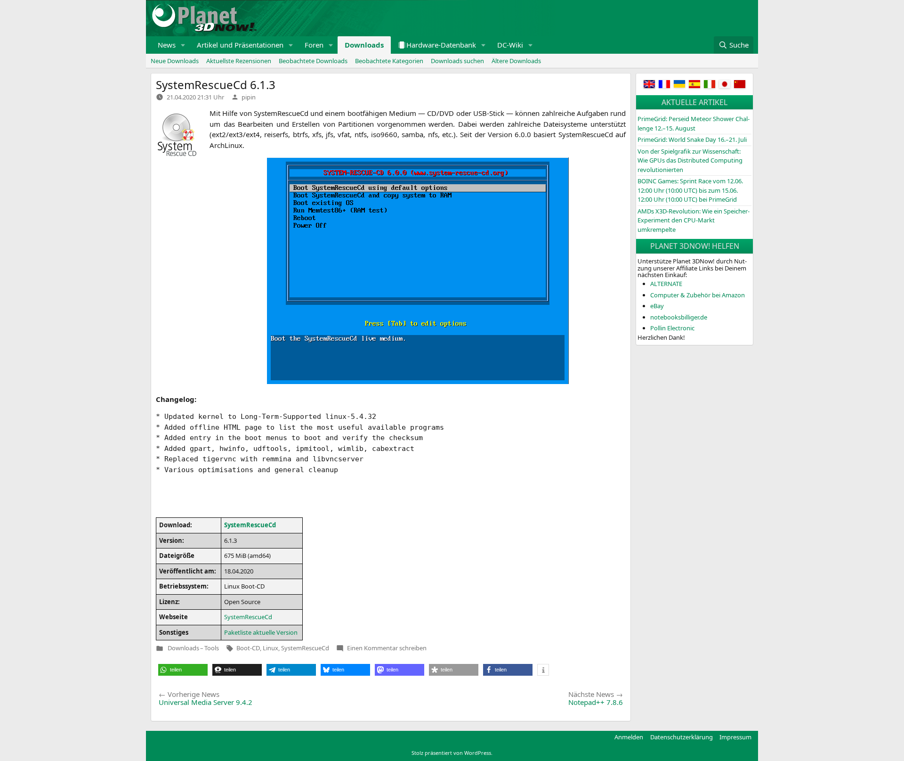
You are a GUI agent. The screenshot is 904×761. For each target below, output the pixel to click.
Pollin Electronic (672, 328)
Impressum (735, 737)
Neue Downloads (175, 61)
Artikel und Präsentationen (240, 44)
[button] (183, 45)
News (167, 44)
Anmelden (628, 737)
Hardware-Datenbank (441, 44)
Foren (314, 44)
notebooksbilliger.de (678, 317)
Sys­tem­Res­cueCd (250, 525)
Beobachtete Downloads (313, 61)
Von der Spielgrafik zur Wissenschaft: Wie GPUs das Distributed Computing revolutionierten (690, 160)
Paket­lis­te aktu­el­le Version (261, 632)
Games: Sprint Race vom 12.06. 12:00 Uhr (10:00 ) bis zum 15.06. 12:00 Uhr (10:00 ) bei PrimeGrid (690, 190)
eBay (657, 306)
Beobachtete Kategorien (389, 61)
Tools (211, 648)
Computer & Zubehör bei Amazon (697, 295)
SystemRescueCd (305, 648)
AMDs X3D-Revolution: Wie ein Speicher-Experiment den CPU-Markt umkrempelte (694, 220)
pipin (249, 97)
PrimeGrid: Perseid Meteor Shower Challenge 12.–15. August (694, 123)
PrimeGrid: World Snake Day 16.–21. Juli (692, 139)
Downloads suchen (457, 61)
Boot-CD (248, 648)
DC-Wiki (510, 44)
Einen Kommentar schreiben (387, 648)
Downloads (364, 44)
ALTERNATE (666, 283)
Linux (270, 648)
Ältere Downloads (516, 61)
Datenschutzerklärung (681, 737)
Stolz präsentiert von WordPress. (452, 752)
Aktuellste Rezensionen (238, 61)
